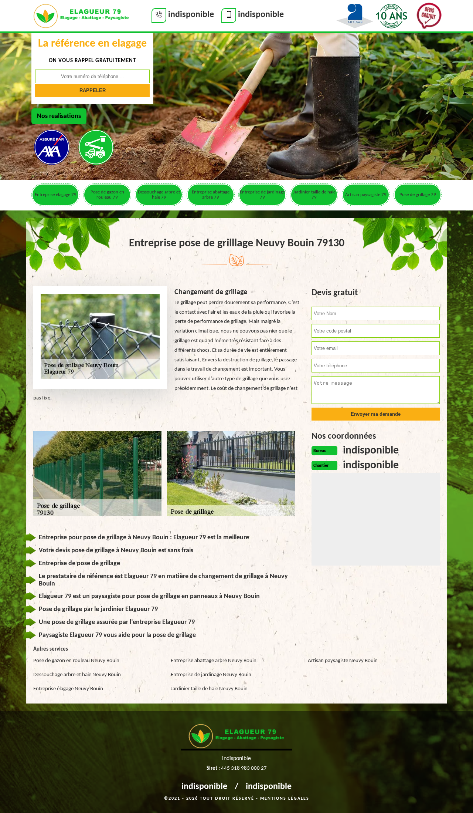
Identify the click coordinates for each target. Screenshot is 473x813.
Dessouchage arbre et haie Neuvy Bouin (77, 675)
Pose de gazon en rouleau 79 (107, 195)
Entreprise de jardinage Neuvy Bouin (211, 675)
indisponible (204, 786)
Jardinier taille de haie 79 (314, 195)
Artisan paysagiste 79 (366, 194)
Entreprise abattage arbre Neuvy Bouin (213, 661)
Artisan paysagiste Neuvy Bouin (343, 661)
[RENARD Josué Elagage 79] (81, 15)
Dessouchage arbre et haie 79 (159, 195)
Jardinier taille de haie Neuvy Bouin (209, 689)
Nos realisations (59, 116)
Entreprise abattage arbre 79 (210, 195)
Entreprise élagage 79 (55, 194)
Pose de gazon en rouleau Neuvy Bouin (76, 661)
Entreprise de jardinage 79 (262, 195)
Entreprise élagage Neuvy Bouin (68, 689)
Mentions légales (284, 798)
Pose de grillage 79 (417, 194)
